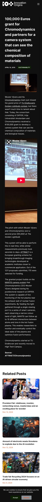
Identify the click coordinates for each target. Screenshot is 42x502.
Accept (15, 498)
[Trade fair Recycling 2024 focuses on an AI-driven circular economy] (21, 462)
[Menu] (38, 4)
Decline (26, 498)
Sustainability (24, 67)
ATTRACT (25, 252)
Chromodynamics (12, 100)
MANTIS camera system (15, 282)
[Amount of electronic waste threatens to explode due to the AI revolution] (21, 427)
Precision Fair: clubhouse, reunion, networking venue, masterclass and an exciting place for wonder (20, 406)
